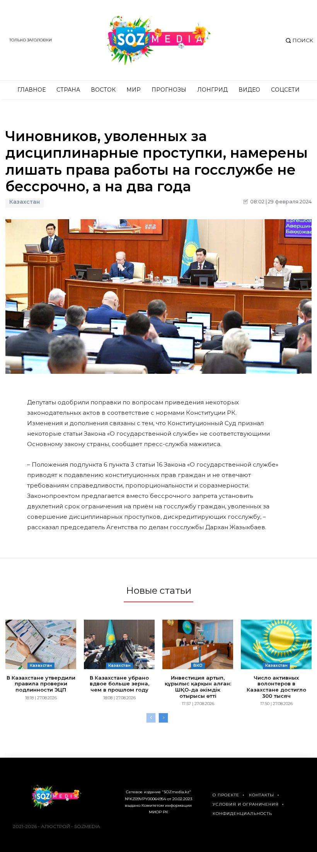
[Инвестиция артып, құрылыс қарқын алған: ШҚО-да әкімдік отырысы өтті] (197, 644)
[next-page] (163, 718)
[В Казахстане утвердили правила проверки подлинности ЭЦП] (40, 644)
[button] (298, 40)
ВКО (198, 665)
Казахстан (24, 202)
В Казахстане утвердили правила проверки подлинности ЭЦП (41, 684)
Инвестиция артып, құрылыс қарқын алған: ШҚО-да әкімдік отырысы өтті (198, 687)
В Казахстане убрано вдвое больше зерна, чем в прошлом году (119, 684)
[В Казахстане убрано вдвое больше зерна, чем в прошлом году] (119, 644)
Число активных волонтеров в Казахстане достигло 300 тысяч (276, 687)
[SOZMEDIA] (158, 40)
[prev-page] (151, 718)
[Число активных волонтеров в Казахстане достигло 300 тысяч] (276, 644)
